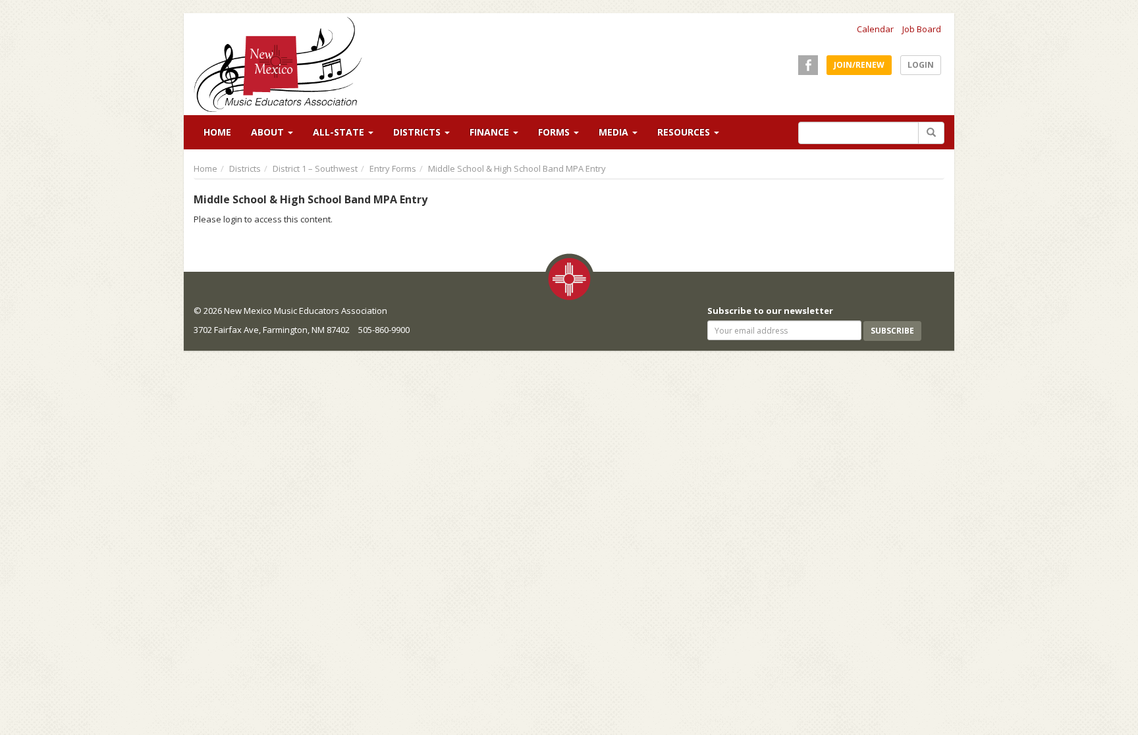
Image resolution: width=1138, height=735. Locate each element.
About (268, 132)
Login (921, 64)
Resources (685, 132)
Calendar (875, 29)
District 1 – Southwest (315, 168)
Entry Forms (392, 168)
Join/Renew (859, 64)
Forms (555, 132)
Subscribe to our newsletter (770, 311)
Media (615, 132)
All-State (340, 132)
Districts (418, 132)
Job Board (921, 29)
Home (217, 132)
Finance (491, 132)
